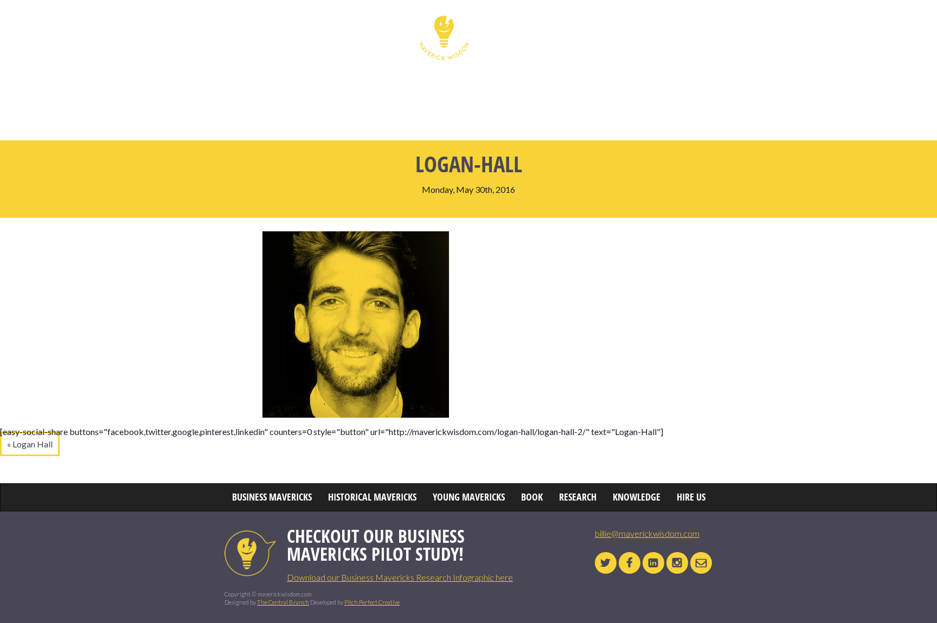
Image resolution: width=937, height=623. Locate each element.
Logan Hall (32, 444)
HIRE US (737, 24)
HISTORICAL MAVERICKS (364, 24)
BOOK (578, 24)
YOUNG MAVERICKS (515, 24)
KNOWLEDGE (683, 24)
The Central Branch (283, 602)
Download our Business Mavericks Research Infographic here (400, 577)
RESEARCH (624, 24)
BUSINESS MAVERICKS (264, 24)
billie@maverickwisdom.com (647, 533)
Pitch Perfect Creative (372, 602)
